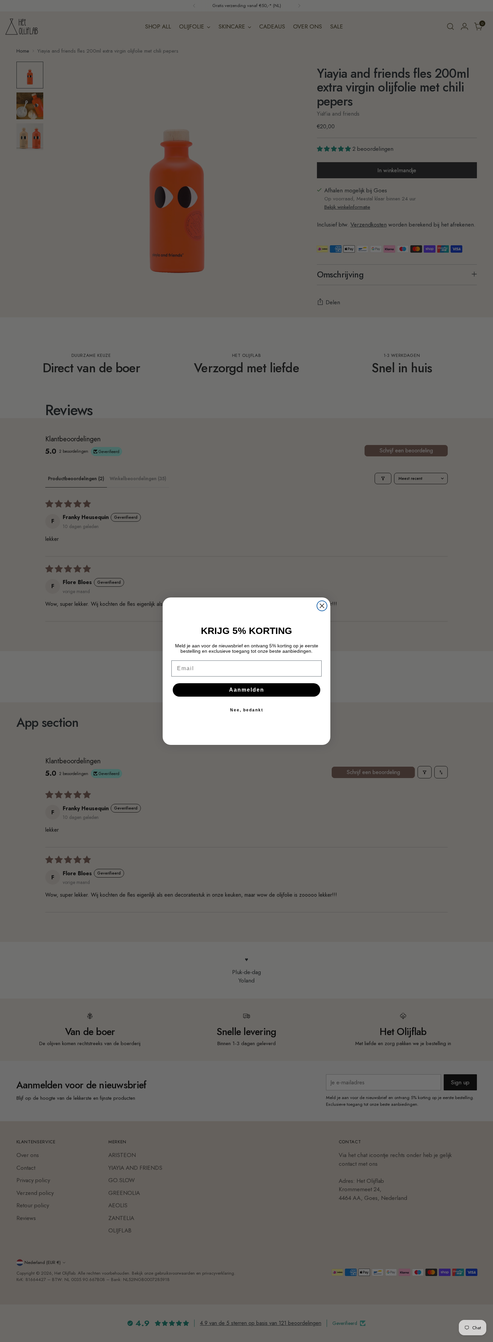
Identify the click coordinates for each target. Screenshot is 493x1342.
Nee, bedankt (246, 710)
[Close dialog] (322, 606)
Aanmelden (246, 690)
